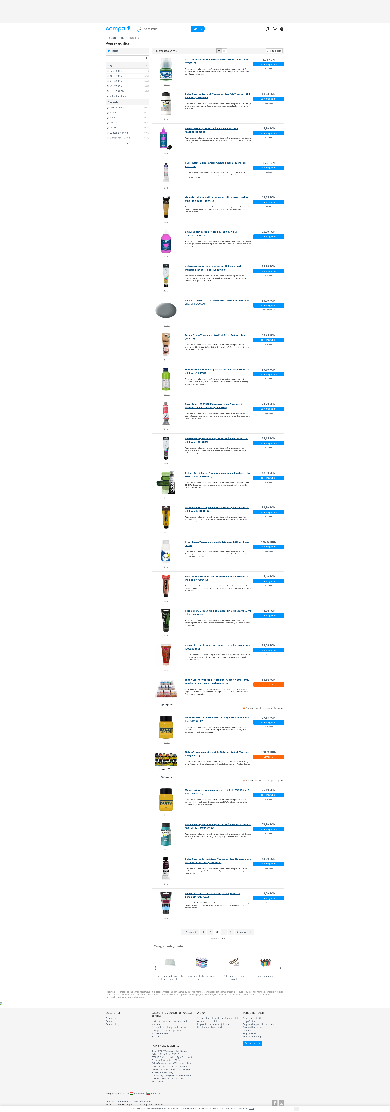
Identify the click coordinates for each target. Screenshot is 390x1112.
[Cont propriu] (282, 29)
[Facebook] (274, 1102)
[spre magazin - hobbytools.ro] (168, 689)
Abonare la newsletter (208, 1021)
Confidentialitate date (117, 1101)
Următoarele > (244, 931)
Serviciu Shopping (252, 1036)
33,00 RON (268, 300)
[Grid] (224, 50)
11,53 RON (268, 197)
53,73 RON (268, 335)
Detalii (167, 84)
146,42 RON (268, 542)
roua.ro (269, 654)
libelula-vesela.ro (268, 309)
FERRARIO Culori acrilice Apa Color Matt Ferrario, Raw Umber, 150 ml (172, 1059)
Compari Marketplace (254, 1027)
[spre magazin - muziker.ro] (168, 69)
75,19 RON (268, 790)
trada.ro (269, 172)
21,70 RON (268, 404)
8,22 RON (269, 163)
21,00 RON (268, 645)
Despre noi (111, 1018)
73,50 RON (268, 824)
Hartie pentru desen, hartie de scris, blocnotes (170, 977)
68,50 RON (268, 473)
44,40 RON (268, 576)
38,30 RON (268, 507)
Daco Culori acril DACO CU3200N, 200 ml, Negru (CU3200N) (171, 1071)
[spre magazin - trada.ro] (168, 172)
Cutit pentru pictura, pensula (233, 977)
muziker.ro (269, 68)
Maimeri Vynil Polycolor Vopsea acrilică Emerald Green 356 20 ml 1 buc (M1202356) (171, 1078)
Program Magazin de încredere (259, 1024)
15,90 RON (268, 128)
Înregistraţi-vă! (252, 1043)
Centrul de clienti (252, 1018)
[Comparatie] (268, 29)
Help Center (249, 1021)
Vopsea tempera (266, 976)
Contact (110, 1021)
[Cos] (274, 29)
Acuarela (156, 1036)
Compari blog (113, 1024)
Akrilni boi (156, 1093)
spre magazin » (269, 64)
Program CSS (249, 1033)
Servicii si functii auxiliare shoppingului (217, 1018)
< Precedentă (190, 931)
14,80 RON (268, 611)
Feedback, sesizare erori (209, 1027)
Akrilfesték (139, 1093)
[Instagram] (281, 1102)
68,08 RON (268, 94)
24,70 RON (268, 266)
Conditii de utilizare (140, 1101)
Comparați (268, 684)
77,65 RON (268, 717)
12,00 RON (268, 893)
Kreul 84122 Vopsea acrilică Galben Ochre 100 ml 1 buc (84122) (170, 1052)
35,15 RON (268, 438)
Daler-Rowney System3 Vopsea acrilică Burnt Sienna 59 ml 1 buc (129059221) (171, 1065)
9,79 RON (269, 59)
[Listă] (219, 50)
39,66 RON (268, 679)
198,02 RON (268, 752)
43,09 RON (268, 859)
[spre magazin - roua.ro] (168, 654)
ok (146, 58)
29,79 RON (268, 231)
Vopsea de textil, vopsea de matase (202, 977)
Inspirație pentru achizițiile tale (213, 1024)
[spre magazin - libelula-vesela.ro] (168, 310)
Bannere (247, 1030)
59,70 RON (268, 369)
